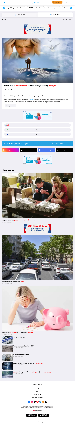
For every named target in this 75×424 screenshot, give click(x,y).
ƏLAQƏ (37, 388)
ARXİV (37, 391)
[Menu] (5, 2)
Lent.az (31, 100)
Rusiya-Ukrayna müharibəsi (14, 8)
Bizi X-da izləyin (62, 150)
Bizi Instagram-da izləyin (10, 150)
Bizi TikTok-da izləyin (27, 150)
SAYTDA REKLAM (37, 385)
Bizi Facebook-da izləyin (46, 150)
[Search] (70, 2)
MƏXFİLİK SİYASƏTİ (37, 397)
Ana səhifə (64, 19)
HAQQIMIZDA (37, 394)
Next (71, 8)
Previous (4, 8)
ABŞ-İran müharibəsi (35, 8)
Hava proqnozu (53, 8)
